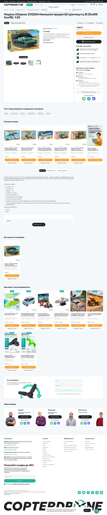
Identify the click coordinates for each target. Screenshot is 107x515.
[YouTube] (83, 492)
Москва (88, 70)
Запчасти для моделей (48, 464)
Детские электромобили (49, 456)
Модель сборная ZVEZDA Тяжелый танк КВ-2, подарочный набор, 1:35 (77, 149)
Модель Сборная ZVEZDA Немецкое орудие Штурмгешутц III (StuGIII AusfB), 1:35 (11, 265)
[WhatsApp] (84, 100)
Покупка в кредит (68, 451)
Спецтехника (46, 458)
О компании (12, 1)
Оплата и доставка (21, 1)
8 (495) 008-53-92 (82, 5)
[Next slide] (38, 40)
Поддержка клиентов (31, 1)
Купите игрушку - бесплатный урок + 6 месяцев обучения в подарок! (93, 149)
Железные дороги (47, 460)
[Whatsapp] (92, 492)
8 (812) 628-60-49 (9, 450)
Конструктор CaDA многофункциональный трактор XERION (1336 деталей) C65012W (44, 314)
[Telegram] (89, 100)
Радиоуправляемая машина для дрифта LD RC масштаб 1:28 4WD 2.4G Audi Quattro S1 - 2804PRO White (78, 314)
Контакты (6, 1)
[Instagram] (88, 492)
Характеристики (51, 170)
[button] (11, 146)
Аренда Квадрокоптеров (70, 449)
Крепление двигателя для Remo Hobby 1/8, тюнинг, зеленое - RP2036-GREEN (28, 356)
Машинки (45, 443)
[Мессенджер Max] (94, 100)
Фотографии (23, 57)
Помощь (87, 445)
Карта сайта (7, 494)
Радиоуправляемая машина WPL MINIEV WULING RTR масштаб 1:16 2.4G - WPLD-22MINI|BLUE (28, 314)
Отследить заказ (42, 1)
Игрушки (45, 462)
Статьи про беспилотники (70, 445)
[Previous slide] (9, 40)
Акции (48, 1)
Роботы (44, 451)
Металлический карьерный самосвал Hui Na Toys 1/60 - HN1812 (95, 314)
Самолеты (45, 453)
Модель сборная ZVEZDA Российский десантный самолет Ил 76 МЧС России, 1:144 (12, 149)
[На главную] (53, 506)
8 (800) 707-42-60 (9, 454)
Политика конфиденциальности (12, 493)
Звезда (6, 23)
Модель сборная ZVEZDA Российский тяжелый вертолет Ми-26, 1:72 (27, 149)
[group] (23, 40)
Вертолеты (45, 447)
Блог (65, 443)
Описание (42, 170)
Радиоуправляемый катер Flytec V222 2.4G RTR (11, 314)
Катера (44, 449)
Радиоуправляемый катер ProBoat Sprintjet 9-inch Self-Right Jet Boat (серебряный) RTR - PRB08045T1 (61, 314)
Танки (44, 445)
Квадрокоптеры (47, 441)
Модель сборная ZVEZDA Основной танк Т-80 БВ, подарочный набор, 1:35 (60, 149)
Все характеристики (48, 42)
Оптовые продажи (68, 441)
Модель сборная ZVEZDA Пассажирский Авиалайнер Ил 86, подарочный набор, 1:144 (45, 149)
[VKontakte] (97, 492)
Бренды (45, 466)
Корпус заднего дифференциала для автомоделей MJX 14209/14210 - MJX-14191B (11, 356)
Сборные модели (47, 455)
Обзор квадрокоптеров (70, 447)
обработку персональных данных (21, 484)
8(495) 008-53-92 (9, 445)
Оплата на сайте (89, 449)
